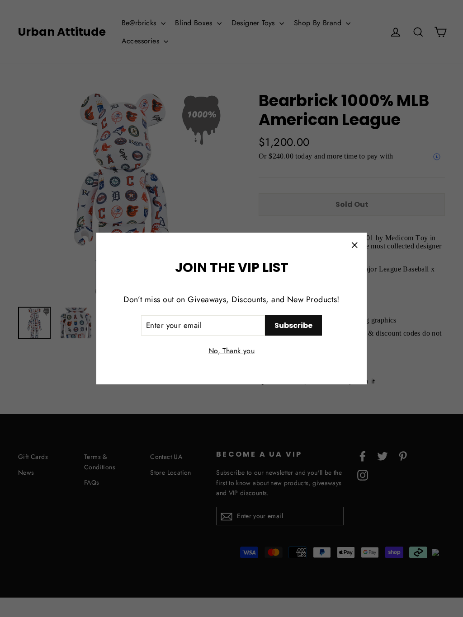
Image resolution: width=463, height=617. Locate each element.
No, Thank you (231, 351)
